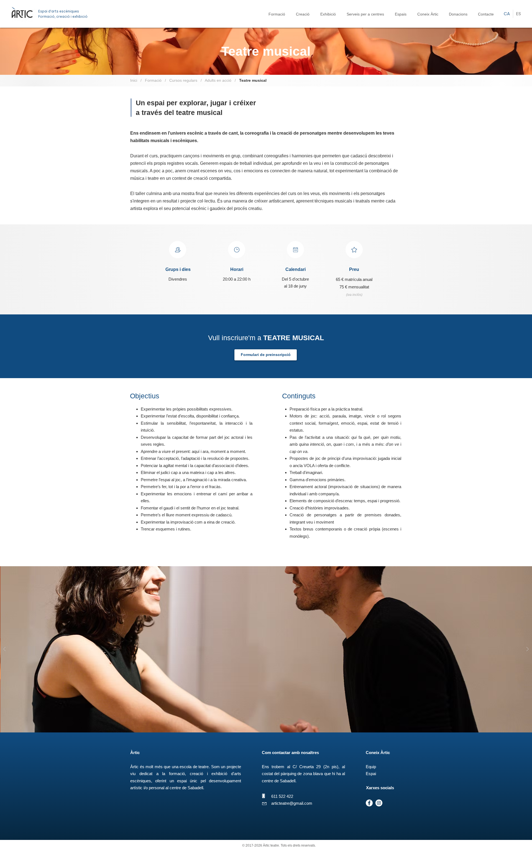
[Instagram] (378, 802)
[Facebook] (369, 802)
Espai (371, 773)
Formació (153, 80)
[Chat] (177, 249)
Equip (371, 766)
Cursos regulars (183, 80)
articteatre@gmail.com (291, 803)
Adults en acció (218, 80)
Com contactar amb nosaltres (290, 752)
